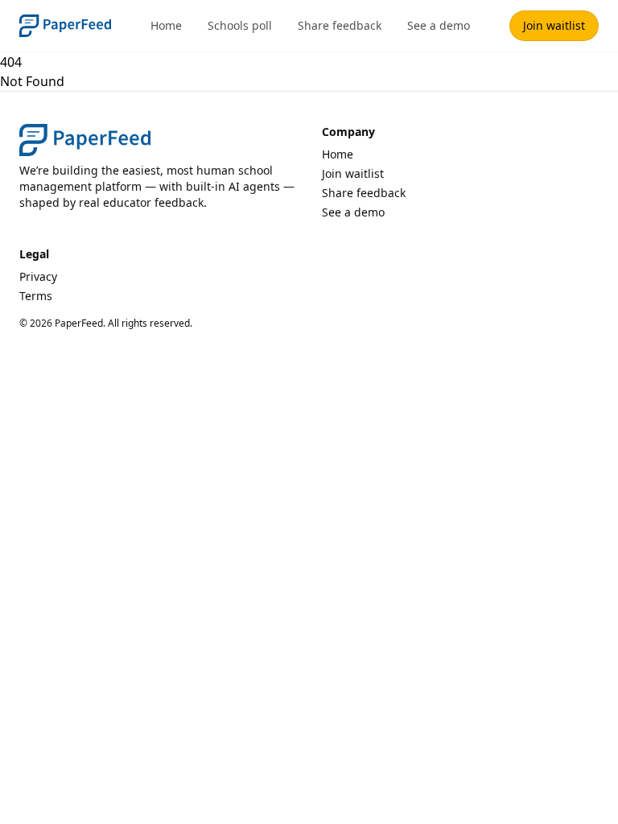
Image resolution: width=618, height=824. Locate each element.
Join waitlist (554, 25)
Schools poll (240, 25)
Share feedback (339, 25)
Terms (35, 295)
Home (166, 25)
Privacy (38, 276)
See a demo (438, 25)
